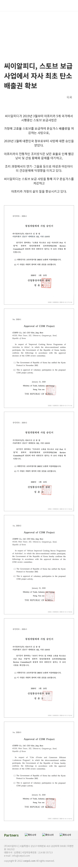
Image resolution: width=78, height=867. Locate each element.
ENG (62, 5)
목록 (69, 97)
